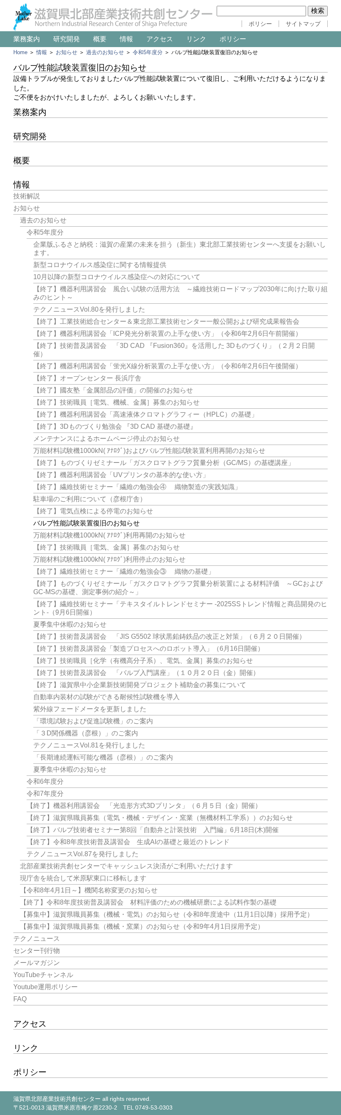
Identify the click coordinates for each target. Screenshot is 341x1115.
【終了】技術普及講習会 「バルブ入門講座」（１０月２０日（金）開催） (146, 672)
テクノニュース (36, 938)
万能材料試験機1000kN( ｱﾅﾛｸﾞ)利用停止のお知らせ (109, 559)
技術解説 (26, 196)
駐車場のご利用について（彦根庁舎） (89, 498)
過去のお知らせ (105, 52)
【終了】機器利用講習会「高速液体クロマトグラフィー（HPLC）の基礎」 (145, 414)
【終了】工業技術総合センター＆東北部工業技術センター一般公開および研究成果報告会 (166, 321)
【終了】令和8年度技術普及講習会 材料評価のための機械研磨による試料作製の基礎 (148, 902)
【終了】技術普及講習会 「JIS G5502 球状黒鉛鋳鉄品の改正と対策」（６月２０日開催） (169, 636)
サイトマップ (303, 23)
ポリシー (260, 23)
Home (20, 52)
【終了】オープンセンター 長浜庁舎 (87, 378)
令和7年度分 (45, 793)
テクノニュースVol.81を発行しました (89, 745)
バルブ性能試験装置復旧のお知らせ (86, 523)
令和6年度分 (45, 781)
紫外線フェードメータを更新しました (89, 708)
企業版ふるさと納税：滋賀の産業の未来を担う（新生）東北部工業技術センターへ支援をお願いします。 (179, 248)
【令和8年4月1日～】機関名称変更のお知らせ (89, 890)
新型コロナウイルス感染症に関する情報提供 (99, 264)
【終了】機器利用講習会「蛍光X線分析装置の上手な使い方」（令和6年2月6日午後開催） (167, 366)
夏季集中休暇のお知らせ (69, 624)
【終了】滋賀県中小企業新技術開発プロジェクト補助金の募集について (139, 684)
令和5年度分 (148, 52)
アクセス (159, 38)
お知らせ (66, 52)
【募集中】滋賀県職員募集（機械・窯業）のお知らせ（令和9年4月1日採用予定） (142, 926)
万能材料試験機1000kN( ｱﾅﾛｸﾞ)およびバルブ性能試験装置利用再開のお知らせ (149, 450)
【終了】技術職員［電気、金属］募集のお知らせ (106, 547)
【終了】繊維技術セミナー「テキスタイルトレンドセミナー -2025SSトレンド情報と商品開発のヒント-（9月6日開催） (180, 608)
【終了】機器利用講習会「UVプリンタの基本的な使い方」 (121, 474)
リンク (196, 38)
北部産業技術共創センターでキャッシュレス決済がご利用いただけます (126, 866)
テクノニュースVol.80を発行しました (89, 309)
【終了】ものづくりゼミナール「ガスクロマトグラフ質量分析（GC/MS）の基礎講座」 (163, 462)
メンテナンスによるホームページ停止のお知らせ (106, 438)
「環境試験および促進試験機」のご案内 (93, 721)
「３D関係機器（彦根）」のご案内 (85, 733)
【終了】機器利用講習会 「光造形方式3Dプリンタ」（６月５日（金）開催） (144, 805)
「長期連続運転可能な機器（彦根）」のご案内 (103, 757)
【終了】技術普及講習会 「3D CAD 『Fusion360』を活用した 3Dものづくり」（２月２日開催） (174, 350)
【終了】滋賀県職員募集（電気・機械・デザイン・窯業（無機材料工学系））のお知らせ (160, 817)
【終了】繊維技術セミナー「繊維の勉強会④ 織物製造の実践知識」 (137, 486)
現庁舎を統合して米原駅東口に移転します (83, 878)
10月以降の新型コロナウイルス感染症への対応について (116, 276)
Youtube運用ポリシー (45, 986)
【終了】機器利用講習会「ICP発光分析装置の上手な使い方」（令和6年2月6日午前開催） (167, 333)
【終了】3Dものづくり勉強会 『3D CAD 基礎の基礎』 (115, 426)
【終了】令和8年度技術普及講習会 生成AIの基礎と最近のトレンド (128, 841)
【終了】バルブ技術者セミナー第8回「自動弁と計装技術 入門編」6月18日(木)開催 (153, 829)
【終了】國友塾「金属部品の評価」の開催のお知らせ (113, 390)
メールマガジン (36, 962)
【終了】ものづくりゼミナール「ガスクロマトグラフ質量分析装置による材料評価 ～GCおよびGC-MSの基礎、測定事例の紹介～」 (178, 587)
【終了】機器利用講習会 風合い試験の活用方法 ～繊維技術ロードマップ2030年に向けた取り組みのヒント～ (180, 293)
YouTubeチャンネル (43, 974)
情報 (126, 38)
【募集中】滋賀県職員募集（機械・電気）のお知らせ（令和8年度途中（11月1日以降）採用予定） (167, 914)
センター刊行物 (36, 950)
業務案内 (26, 38)
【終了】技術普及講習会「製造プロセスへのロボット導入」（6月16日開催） (148, 648)
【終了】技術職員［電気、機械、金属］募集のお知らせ (116, 402)
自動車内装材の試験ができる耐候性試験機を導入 (106, 696)
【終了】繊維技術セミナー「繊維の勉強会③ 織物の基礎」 (124, 571)
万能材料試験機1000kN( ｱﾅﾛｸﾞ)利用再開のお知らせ (109, 535)
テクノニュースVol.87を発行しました (82, 854)
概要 (99, 38)
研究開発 (66, 38)
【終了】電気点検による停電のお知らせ (93, 511)
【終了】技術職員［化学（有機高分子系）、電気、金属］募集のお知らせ (143, 660)
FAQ (20, 998)
